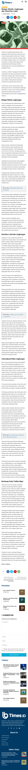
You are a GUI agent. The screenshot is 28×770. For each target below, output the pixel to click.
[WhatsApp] (18, 17)
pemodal (18, 92)
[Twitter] (11, 17)
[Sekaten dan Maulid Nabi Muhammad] (22, 600)
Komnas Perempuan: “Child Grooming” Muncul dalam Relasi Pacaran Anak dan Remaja (10, 754)
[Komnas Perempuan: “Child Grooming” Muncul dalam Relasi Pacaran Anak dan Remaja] (23, 754)
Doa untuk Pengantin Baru (20, 579)
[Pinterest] (15, 17)
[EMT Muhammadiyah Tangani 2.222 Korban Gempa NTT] (23, 667)
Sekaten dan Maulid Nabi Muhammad (10, 599)
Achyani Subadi (6, 13)
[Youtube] (19, 728)
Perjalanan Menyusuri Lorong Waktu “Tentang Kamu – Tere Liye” (11, 675)
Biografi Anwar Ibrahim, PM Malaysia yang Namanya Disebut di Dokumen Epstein (11, 762)
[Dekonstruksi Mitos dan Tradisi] (22, 608)
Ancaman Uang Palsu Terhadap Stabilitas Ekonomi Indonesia (11, 691)
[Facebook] (8, 17)
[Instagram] (11, 728)
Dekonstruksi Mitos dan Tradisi (10, 606)
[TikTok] (14, 728)
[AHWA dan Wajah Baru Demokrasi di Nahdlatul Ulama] (23, 684)
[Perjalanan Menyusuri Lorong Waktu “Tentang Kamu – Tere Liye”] (23, 675)
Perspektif (4, 7)
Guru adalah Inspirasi (9, 590)
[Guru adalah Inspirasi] (22, 592)
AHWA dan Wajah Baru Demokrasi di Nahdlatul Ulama (11, 682)
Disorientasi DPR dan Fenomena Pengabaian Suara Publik (8, 580)
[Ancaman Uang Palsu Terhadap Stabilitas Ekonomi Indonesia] (23, 692)
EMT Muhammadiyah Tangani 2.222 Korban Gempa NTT (11, 665)
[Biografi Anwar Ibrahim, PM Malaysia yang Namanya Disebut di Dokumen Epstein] (23, 762)
